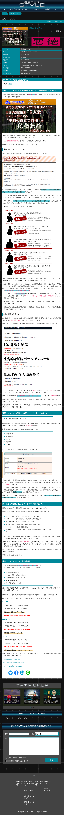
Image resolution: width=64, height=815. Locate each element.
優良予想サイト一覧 (18, 9)
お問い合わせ (47, 782)
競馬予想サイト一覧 (53, 9)
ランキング (36, 9)
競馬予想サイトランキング (29, 783)
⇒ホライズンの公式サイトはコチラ (13, 666)
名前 (6, 734)
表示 (10, 84)
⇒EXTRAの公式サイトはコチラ (12, 659)
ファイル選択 (9, 761)
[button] (33, 707)
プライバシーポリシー (46, 790)
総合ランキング (29, 791)
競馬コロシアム (35, 28)
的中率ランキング (29, 797)
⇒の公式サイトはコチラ (13, 662)
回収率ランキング (29, 803)
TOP (4, 9)
